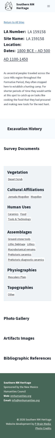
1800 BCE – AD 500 (33, 50)
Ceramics (13, 214)
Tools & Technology (19, 219)
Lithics (31, 244)
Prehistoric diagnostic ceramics (26, 259)
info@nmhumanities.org (26, 400)
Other (11, 294)
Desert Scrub (15, 179)
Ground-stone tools (19, 239)
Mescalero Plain (17, 277)
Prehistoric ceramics (19, 254)
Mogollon (36, 196)
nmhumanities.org (20, 396)
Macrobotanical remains (21, 249)
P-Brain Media (43, 424)
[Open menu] (48, 6)
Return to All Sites (14, 22)
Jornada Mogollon (18, 196)
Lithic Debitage (16, 244)
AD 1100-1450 (16, 59)
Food (23, 214)
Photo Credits (43, 428)
